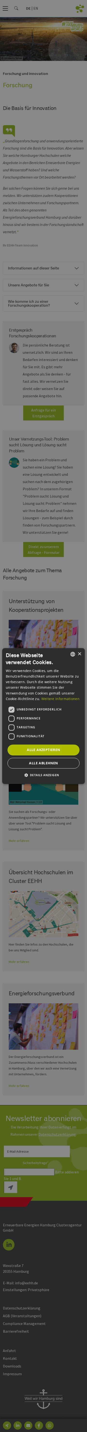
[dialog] (43, 716)
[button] (43, 775)
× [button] (79, 654)
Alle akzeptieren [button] (43, 749)
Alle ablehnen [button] (43, 763)
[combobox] (72, 654)
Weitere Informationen (60, 698)
